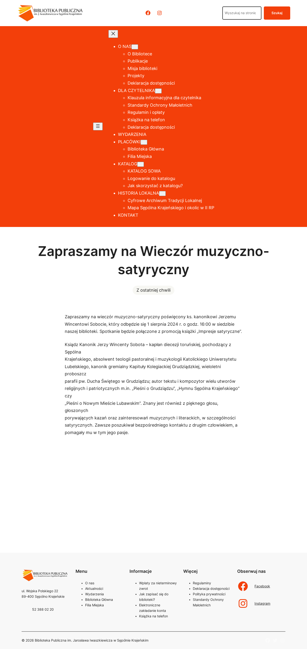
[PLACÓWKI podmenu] (144, 142)
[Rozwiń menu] (98, 126)
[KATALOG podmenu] (140, 164)
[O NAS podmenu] (134, 46)
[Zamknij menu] (113, 34)
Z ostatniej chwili (153, 290)
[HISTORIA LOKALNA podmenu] (162, 193)
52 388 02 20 (43, 609)
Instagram (262, 603)
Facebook (262, 586)
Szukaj (277, 13)
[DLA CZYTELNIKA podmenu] (158, 90)
